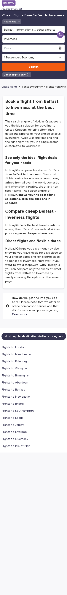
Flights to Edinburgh (14, 361)
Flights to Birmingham (15, 375)
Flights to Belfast (13, 389)
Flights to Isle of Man (15, 446)
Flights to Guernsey (14, 439)
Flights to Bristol (12, 403)
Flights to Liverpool (14, 432)
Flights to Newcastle (15, 396)
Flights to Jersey (12, 425)
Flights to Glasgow (14, 368)
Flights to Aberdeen (14, 382)
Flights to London (13, 347)
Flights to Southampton (17, 410)
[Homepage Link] (11, 3)
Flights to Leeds (12, 417)
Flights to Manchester (16, 354)
